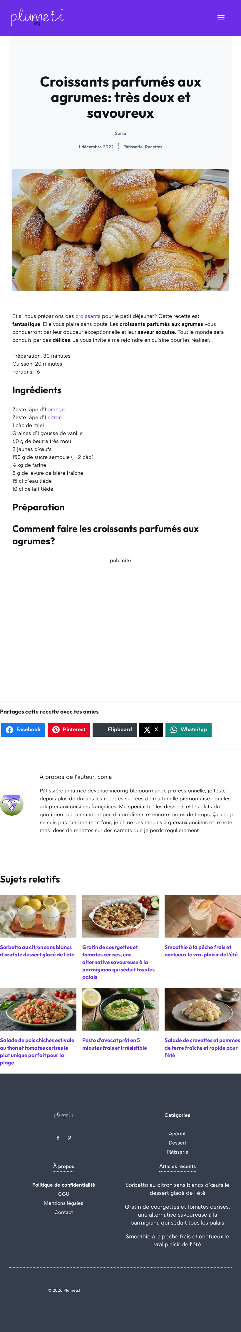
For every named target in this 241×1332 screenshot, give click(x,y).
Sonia (120, 133)
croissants (88, 316)
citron (55, 417)
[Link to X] (58, 1138)
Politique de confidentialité (63, 1185)
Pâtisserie (177, 1152)
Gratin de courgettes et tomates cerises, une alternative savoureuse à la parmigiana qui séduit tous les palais (177, 1214)
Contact (63, 1212)
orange (56, 409)
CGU (63, 1194)
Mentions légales (63, 1203)
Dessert (177, 1143)
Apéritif (177, 1134)
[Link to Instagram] (69, 1138)
